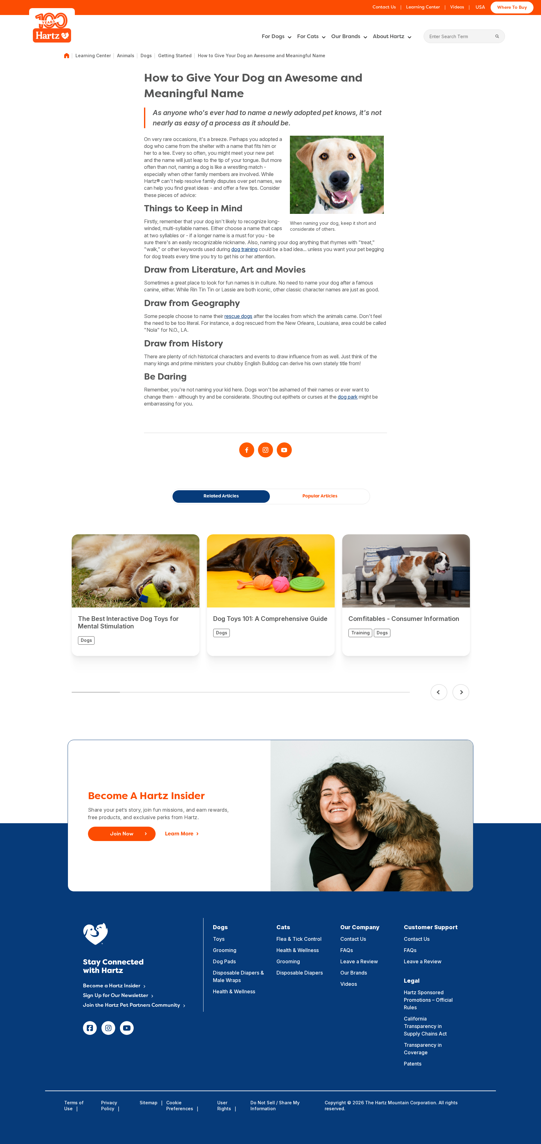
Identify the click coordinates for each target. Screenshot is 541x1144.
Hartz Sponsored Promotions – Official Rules (428, 999)
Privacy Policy (109, 1105)
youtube (127, 1028)
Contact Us (384, 7)
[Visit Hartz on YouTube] (284, 449)
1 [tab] (96, 692)
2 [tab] (144, 692)
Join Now (121, 834)
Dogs (146, 55)
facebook (90, 1028)
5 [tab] (289, 692)
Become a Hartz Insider (111, 986)
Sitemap (148, 1102)
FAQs (346, 950)
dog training (244, 249)
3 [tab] (192, 692)
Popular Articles (319, 496)
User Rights (224, 1105)
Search (497, 36)
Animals (125, 55)
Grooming (224, 950)
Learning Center (423, 7)
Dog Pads (224, 961)
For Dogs (273, 36)
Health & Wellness (234, 991)
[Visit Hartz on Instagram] (265, 449)
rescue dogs (238, 316)
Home (66, 55)
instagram (108, 1028)
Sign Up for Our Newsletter (115, 995)
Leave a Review (359, 961)
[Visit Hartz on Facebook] (246, 449)
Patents (412, 1064)
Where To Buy (512, 8)
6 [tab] (337, 692)
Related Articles (221, 496)
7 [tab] (385, 692)
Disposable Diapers (299, 973)
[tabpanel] (135, 595)
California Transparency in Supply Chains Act (425, 1026)
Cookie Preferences (179, 1105)
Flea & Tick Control (299, 939)
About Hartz (388, 36)
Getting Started (175, 55)
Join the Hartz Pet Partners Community (131, 1005)
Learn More (179, 834)
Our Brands (345, 36)
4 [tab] (241, 692)
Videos (457, 7)
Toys (218, 939)
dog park (348, 397)
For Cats (308, 36)
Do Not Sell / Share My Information (275, 1105)
